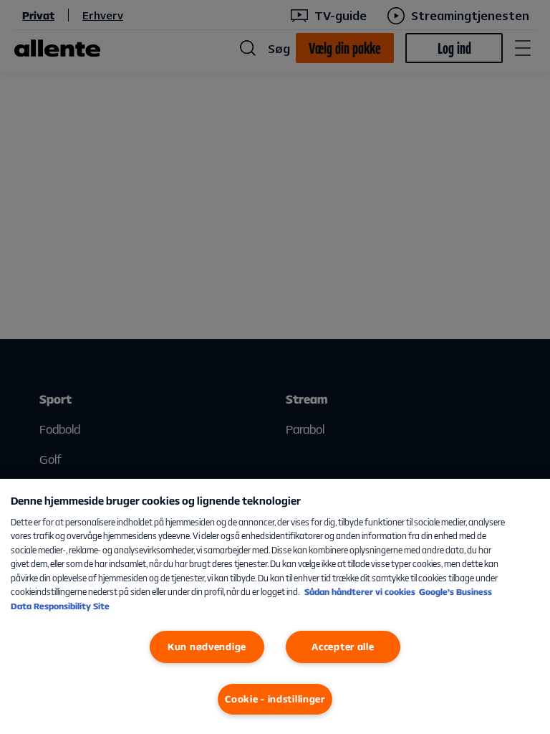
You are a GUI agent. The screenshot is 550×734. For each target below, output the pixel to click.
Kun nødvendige (207, 646)
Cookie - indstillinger (275, 699)
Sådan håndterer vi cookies (359, 591)
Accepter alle (343, 646)
